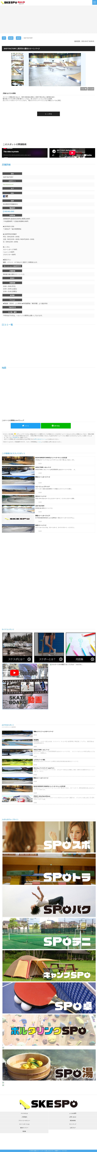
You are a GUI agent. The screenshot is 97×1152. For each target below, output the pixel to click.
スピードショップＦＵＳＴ (42, 486)
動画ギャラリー (24, 1127)
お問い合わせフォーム (40, 439)
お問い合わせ (72, 1117)
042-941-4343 (9, 211)
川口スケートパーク (40, 496)
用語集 (24, 1131)
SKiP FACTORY (39, 506)
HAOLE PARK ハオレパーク (43, 467)
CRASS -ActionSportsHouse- (42, 796)
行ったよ (91, 88)
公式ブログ (73, 1127)
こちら (39, 442)
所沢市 (18, 38)
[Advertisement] (48, 19)
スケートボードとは (24, 1124)
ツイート (26, 426)
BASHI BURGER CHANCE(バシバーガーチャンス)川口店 (51, 457)
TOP (4, 38)
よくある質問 (72, 1113)
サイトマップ (72, 1124)
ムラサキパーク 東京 (39, 759)
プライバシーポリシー (24, 1120)
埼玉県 (11, 38)
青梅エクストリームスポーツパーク (43, 731)
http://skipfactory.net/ (8, 184)
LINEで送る (57, 426)
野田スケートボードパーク (42, 477)
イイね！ (84, 88)
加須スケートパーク (40, 525)
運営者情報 (73, 1120)
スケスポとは (24, 1113)
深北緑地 (36, 740)
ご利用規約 (15, 437)
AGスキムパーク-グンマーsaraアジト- (44, 768)
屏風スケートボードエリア (42, 515)
